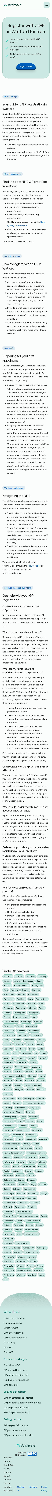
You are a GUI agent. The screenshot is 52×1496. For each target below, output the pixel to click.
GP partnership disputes (16, 1375)
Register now (26, 66)
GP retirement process (15, 1337)
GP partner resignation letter (18, 1397)
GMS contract (11, 1384)
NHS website (34, 565)
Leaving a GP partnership (16, 1407)
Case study (9, 1342)
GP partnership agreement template (22, 1402)
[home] (11, 5)
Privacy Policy (44, 1488)
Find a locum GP (12, 1365)
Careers (33, 1486)
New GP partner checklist (17, 1412)
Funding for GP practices (16, 1379)
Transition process (13, 1322)
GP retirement (11, 1327)
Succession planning (14, 1318)
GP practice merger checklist (18, 1435)
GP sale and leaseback (15, 1370)
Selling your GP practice (16, 1425)
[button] (47, 5)
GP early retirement (14, 1332)
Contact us (21, 1488)
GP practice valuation (15, 1430)
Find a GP (8, 1352)
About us (8, 1347)
